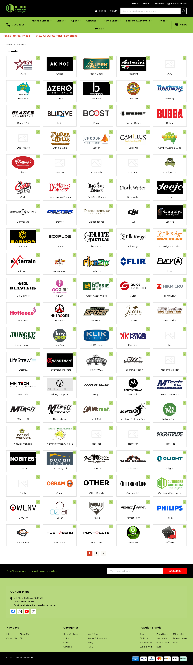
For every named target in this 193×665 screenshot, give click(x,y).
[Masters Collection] (133, 360)
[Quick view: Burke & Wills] (74, 132)
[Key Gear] (60, 335)
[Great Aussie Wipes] (96, 286)
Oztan (60, 518)
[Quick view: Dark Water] (148, 181)
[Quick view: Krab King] (148, 329)
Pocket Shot (23, 542)
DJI (133, 222)
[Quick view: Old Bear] (111, 452)
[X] (33, 611)
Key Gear (60, 345)
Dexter (60, 222)
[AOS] (170, 64)
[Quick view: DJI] (148, 206)
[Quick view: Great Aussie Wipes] (111, 280)
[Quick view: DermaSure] (38, 206)
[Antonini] (133, 64)
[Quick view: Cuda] (38, 181)
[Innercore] (60, 310)
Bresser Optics (133, 123)
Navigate (12, 627)
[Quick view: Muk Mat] (111, 403)
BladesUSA (23, 123)
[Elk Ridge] (133, 236)
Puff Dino (170, 542)
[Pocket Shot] (23, 532)
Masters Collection (133, 370)
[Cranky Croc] (170, 162)
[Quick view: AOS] (184, 58)
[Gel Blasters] (23, 286)
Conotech (96, 172)
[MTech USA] (23, 409)
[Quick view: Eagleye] (184, 206)
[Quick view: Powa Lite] (111, 526)
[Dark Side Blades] (96, 187)
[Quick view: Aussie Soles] (38, 82)
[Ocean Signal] (60, 458)
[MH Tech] (23, 384)
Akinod (60, 74)
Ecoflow (60, 246)
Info (134, 4)
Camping (91, 20)
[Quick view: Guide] (148, 280)
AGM (23, 74)
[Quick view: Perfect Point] (148, 502)
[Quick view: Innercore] (74, 304)
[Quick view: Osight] (38, 477)
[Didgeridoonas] (96, 212)
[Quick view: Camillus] (148, 132)
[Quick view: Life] (184, 329)
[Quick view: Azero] (74, 82)
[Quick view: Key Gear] (74, 329)
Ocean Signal (60, 468)
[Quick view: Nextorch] (148, 428)
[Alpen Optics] (96, 64)
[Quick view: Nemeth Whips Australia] (74, 428)
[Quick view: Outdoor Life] (148, 477)
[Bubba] (170, 113)
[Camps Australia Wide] (170, 138)
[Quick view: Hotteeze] (38, 304)
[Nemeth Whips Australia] (60, 434)
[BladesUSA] (23, 113)
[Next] (103, 553)
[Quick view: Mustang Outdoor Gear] (148, 403)
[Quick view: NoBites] (38, 452)
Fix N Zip (96, 271)
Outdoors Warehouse (169, 493)
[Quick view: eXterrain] (38, 255)
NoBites (23, 468)
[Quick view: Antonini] (148, 58)
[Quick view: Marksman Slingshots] (74, 354)
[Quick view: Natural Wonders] (38, 428)
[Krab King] (133, 335)
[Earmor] (23, 236)
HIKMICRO (170, 296)
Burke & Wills (60, 148)
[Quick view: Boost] (111, 107)
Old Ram (133, 468)
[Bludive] (60, 113)
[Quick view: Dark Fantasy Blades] (74, 181)
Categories (71, 627)
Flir (133, 271)
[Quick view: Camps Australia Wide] (184, 132)
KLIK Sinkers (96, 345)
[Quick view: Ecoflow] (74, 230)
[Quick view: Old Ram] (148, 452)
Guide (133, 296)
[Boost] (96, 113)
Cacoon (96, 148)
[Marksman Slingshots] (60, 360)
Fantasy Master (60, 271)
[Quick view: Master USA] (111, 354)
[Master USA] (96, 360)
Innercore (60, 320)
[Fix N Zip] (96, 261)
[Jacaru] (133, 310)
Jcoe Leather (170, 320)
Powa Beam (59, 542)
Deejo (170, 197)
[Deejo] (170, 187)
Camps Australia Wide (169, 148)
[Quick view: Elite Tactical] (111, 230)
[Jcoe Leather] (170, 310)
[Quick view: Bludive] (74, 107)
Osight (23, 493)
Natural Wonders (23, 444)
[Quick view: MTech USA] (38, 403)
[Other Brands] (96, 483)
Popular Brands (150, 627)
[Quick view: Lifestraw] (38, 354)
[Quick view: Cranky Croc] (184, 156)
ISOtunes (96, 320)
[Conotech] (96, 162)
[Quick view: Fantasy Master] (74, 255)
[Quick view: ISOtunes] (111, 304)
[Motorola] (133, 384)
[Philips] (170, 508)
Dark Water (133, 197)
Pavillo (96, 518)
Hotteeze (23, 320)
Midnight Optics (59, 394)
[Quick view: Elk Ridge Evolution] (184, 230)
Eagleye (170, 222)
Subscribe (175, 571)
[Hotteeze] (23, 310)
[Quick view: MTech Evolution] (184, 378)
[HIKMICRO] (170, 286)
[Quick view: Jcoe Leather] (184, 304)
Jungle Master (23, 345)
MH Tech (23, 394)
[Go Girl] (60, 286)
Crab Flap (133, 172)
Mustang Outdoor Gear (133, 419)
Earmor (23, 246)
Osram (59, 493)
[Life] (170, 335)
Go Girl (59, 296)
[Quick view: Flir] (148, 255)
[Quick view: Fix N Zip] (111, 255)
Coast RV (59, 172)
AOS (170, 74)
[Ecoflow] (60, 236)
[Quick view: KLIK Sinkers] (111, 329)
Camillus (133, 148)
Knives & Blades (40, 20)
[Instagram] (20, 611)
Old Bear (96, 468)
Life (170, 345)
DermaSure (23, 222)
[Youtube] (26, 611)
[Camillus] (133, 138)
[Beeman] (133, 88)
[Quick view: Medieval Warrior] (184, 354)
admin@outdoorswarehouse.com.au (38, 605)
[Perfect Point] (133, 508)
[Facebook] (13, 611)
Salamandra (161, 638)
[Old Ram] (133, 458)
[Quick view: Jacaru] (148, 304)
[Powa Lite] (96, 532)
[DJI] (133, 212)
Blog (22, 638)
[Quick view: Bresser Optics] (148, 107)
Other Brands (96, 493)
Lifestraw (23, 370)
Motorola (133, 394)
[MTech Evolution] (170, 384)
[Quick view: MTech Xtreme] (74, 403)
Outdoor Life (133, 493)
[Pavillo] (96, 508)
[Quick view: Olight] (184, 452)
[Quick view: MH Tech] (38, 378)
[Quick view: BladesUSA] (38, 107)
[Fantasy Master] (60, 261)
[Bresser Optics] (133, 113)
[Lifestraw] (23, 360)
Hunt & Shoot (111, 20)
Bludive (60, 123)
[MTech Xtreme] (60, 409)
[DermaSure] (23, 212)
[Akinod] (60, 64)
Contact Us (147, 4)
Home (9, 45)
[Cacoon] (96, 138)
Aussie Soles (23, 98)
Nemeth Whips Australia (60, 444)
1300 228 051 (27, 601)
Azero (60, 98)
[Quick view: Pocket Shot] (38, 526)
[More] (51, 20)
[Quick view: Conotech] (111, 156)
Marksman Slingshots (60, 370)
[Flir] (133, 261)
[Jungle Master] (23, 335)
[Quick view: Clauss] (38, 156)
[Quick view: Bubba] (184, 107)
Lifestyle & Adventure (138, 20)
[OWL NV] (23, 508)
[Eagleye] (170, 212)
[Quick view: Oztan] (74, 502)
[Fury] (170, 261)
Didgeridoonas (96, 222)
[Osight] (23, 483)
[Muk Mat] (96, 409)
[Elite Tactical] (96, 236)
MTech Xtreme (60, 419)
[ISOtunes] (96, 310)
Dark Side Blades (96, 197)
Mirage (96, 394)
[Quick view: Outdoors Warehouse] (184, 477)
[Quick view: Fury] (184, 255)
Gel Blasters (23, 296)
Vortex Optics (146, 642)
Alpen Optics (96, 74)
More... (176, 642)
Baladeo (96, 98)
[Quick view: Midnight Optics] (74, 378)
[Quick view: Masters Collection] (148, 354)
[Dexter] (60, 212)
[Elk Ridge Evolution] (170, 236)
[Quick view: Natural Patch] (184, 403)
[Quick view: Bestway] (184, 82)
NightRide (169, 444)
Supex (142, 634)
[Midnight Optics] (60, 384)
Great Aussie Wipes (96, 296)
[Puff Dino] (170, 532)
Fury (169, 271)
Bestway (169, 98)
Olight (169, 468)
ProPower (133, 542)
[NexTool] (96, 434)
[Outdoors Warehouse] (170, 483)
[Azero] (60, 88)
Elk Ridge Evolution (169, 246)
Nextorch (133, 444)
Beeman (133, 98)
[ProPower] (133, 532)
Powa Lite (96, 542)
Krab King (133, 345)
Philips (169, 518)
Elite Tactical (96, 246)
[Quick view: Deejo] (184, 181)
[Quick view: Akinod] (74, 58)
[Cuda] (23, 187)
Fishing (161, 20)
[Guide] (133, 286)
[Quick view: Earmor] (38, 230)
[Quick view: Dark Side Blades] (111, 181)
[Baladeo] (96, 88)
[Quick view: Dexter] (74, 206)
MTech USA (23, 419)
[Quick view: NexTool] (111, 428)
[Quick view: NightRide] (184, 428)
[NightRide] (170, 434)
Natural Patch (169, 419)
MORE (98, 28)
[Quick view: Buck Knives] (38, 132)
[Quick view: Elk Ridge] (148, 230)
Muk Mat (96, 419)
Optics (75, 20)
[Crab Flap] (133, 162)
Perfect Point (133, 518)
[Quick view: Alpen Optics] (111, 58)
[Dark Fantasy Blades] (60, 187)
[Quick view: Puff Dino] (184, 526)
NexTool (96, 444)
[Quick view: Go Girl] (74, 280)
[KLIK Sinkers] (96, 335)
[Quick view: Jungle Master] (38, 329)
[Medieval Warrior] (170, 360)
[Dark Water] (133, 187)
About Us (159, 4)
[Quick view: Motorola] (148, 378)
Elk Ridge (133, 246)
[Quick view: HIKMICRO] (184, 280)
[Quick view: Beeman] (148, 82)
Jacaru (133, 320)
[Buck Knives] (23, 138)
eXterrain (23, 271)
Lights (60, 20)
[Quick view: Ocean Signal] (74, 452)
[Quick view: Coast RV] (74, 156)
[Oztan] (60, 508)
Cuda (23, 197)
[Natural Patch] (170, 409)
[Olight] (170, 458)
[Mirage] (96, 384)
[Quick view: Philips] (184, 502)
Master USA (96, 370)
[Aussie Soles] (23, 88)
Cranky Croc (169, 172)
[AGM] (23, 64)
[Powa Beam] (60, 532)
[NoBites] (23, 458)
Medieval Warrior (170, 370)
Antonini (133, 74)
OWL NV (23, 518)
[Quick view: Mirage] (111, 378)
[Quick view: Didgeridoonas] (111, 206)
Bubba (170, 123)
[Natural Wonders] (23, 434)
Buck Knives (23, 148)
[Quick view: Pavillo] (111, 502)
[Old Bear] (96, 458)
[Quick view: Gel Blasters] (38, 280)
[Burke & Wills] (60, 138)
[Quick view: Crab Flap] (148, 156)
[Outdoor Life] (133, 483)
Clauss (23, 172)
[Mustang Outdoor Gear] (133, 409)
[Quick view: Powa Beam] (74, 526)
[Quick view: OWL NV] (38, 502)
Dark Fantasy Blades (60, 197)
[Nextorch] (133, 434)
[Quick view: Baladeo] (111, 82)
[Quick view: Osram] (74, 477)
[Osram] (60, 483)
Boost (96, 123)
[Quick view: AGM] (38, 58)
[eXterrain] (23, 261)
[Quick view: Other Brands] (111, 477)
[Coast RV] (60, 162)
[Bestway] (170, 88)
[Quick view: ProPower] (148, 526)
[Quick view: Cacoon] (111, 132)
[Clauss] (23, 162)
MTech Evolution (170, 394)
